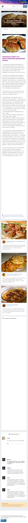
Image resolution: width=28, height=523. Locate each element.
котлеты (6, 215)
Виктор (9, 459)
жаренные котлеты (17, 216)
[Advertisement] (14, 172)
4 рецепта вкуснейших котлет (14, 274)
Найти (25, 6)
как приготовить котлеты (13, 215)
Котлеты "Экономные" (12, 304)
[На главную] (7, 2)
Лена (8, 438)
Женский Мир (3, 515)
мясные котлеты (9, 216)
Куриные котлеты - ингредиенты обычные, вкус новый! (16, 241)
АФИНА (9, 468)
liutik (8, 477)
